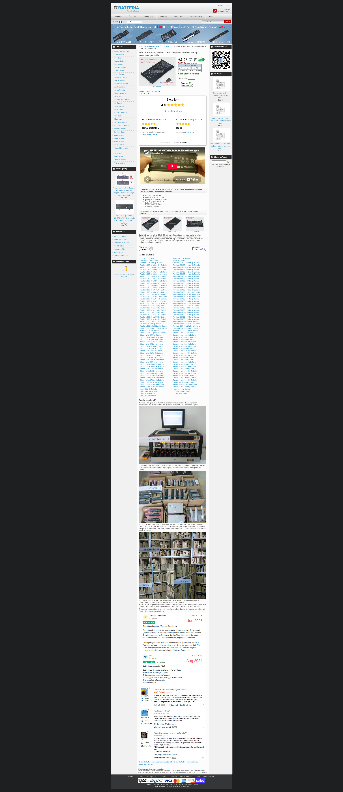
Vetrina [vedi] (121, 169)
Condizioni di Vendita (121, 243)
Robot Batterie (119, 135)
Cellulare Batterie (120, 132)
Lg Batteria (118, 103)
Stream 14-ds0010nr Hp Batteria (152, 384)
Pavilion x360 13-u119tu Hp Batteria (153, 310)
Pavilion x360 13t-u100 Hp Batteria (185, 321)
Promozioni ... (119, 153)
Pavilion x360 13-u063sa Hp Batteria (186, 292)
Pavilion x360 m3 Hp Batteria (150, 324)
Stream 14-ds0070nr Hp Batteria (184, 387)
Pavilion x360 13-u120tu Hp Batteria (186, 310)
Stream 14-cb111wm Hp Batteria (152, 375)
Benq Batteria (119, 106)
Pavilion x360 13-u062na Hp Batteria (186, 290)
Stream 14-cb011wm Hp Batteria (184, 369)
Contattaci (173, 777)
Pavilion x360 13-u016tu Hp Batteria (186, 276)
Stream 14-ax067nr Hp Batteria (151, 369)
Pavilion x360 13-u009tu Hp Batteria (186, 270)
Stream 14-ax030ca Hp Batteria (151, 362)
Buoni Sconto (118, 252)
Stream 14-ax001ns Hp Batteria (184, 342)
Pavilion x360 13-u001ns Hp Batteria (186, 265)
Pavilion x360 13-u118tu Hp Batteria (186, 308)
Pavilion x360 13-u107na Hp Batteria (153, 301)
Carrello (227, 10)
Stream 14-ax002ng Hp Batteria (184, 344)
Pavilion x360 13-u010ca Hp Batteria (153, 272)
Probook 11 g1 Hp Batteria (149, 330)
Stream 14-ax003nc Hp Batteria (184, 346)
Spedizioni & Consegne (122, 236)
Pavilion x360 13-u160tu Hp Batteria (186, 317)
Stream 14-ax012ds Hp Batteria (184, 355)
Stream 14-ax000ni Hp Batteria (151, 340)
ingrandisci (150, 232)
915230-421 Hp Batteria (149, 261)
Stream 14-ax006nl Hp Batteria (184, 349)
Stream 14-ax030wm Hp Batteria (152, 364)
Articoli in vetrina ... (120, 160)
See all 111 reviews (172, 111)
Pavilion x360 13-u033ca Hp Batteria (153, 285)
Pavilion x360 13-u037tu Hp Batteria (186, 285)
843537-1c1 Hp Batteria (181, 258)
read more (152, 134)
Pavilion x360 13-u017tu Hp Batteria (153, 279)
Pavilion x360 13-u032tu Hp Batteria (186, 283)
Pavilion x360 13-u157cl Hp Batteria (153, 317)
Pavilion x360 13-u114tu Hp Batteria (153, 308)
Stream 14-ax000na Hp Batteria (184, 335)
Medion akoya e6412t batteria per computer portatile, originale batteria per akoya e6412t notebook (124, 191)
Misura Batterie (119, 145)
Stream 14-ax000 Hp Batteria (150, 335)
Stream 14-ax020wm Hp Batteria (152, 360)
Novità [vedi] (218, 74)
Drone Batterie (119, 138)
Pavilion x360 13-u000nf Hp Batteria (186, 263)
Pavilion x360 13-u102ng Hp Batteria (186, 294)
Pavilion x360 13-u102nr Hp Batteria (153, 297)
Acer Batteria (119, 55)
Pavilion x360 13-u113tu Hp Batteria (186, 306)
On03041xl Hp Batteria (148, 391)
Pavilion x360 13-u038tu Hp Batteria (186, 288)
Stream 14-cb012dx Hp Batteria (151, 371)
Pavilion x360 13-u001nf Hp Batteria (153, 265)
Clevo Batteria (119, 90)
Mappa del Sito (119, 249)
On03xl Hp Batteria (180, 394)
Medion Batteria (120, 93)
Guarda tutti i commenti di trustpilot (155, 762)
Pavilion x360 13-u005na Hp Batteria (186, 267)
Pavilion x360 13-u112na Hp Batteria (186, 303)
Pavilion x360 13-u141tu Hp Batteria (153, 315)
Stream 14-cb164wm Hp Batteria (152, 378)
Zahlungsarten (147, 17)
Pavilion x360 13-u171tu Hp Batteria (153, 321)
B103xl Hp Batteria (180, 261)
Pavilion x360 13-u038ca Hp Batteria (153, 288)
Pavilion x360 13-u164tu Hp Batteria (153, 319)
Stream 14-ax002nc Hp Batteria (151, 344)
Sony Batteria (119, 74)
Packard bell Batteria (122, 100)
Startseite (118, 17)
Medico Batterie (119, 142)
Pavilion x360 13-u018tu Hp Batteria (186, 279)
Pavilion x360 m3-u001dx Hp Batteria (186, 324)
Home (220, 5)
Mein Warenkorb (196, 17)
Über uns (132, 17)
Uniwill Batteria (119, 109)
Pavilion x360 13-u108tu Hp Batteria (186, 301)
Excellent (172, 99)
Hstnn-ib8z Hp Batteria (148, 389)
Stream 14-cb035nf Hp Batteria (151, 373)
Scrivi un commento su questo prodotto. (124, 275)
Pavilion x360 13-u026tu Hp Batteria (186, 281)
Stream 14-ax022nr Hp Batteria (184, 360)
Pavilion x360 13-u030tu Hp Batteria (153, 283)
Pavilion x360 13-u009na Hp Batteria (153, 270)
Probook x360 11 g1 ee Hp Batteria (185, 330)
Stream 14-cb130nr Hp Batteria (184, 375)
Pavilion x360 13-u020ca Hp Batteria (153, 281)
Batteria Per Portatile (151, 46)
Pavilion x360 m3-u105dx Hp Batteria (186, 328)
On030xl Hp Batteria (147, 394)
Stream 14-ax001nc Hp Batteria (151, 342)
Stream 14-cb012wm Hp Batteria (185, 371)
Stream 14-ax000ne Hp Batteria (184, 337)
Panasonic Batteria (121, 84)
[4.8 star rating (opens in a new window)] (175, 105)
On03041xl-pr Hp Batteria (182, 391)
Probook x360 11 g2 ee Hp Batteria (153, 333)
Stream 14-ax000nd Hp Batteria (151, 337)
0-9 (196, 784)
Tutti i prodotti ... (119, 163)
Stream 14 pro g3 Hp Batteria (183, 333)
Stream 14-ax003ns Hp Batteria (151, 349)
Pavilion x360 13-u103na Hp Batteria (186, 297)
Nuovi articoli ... (119, 157)
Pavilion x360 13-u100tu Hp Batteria (153, 294)
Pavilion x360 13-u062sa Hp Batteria (153, 292)
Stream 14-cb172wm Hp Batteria (152, 380)
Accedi (227, 5)
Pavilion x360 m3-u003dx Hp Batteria (153, 326)
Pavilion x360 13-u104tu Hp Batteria (186, 299)
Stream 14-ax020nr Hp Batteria (184, 357)
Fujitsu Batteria (119, 80)
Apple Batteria (119, 87)
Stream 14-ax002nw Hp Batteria (151, 346)
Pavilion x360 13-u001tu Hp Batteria (153, 267)
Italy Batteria (170, 786)
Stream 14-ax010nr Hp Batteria (151, 353)
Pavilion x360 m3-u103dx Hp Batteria (153, 328)
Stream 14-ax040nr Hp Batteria (184, 364)
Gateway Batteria (120, 113)
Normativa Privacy (120, 239)
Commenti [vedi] (122, 261)
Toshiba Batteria (120, 68)
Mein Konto (178, 17)
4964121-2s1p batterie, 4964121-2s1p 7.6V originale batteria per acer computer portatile (124, 219)
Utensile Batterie (120, 129)
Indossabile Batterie (121, 148)
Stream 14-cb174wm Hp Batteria (185, 380)
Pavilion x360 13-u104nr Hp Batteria (153, 299)
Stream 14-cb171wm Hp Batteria (185, 378)
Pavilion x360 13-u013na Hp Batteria (153, 274)
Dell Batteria (118, 58)
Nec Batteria (118, 116)
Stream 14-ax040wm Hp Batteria (152, 366)
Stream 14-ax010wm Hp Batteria (185, 353)
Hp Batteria (118, 64)
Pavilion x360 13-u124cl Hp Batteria (153, 312)
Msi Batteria (118, 97)
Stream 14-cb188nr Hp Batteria (184, 382)
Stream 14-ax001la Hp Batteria (184, 340)
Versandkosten (208, 777)
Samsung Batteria (120, 77)
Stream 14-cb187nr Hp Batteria (151, 382)
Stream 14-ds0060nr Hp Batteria (152, 387)
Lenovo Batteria (120, 61)
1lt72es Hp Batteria (147, 258)
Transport (163, 17)
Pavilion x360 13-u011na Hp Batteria (186, 272)
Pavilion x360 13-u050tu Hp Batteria (153, 290)
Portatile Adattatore (120, 122)
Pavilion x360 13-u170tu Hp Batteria (186, 319)
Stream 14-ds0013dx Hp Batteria (185, 384)
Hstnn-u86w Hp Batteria (181, 389)
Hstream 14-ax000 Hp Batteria (151, 263)
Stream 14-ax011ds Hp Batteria (151, 355)
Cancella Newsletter (121, 256)
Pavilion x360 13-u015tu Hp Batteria (153, 276)
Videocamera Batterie (121, 126)
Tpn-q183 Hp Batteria (148, 396)
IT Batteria (186, 786)
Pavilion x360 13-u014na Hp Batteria (186, 274)
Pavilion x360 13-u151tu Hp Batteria (186, 315)
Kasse (211, 17)
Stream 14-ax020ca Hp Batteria (151, 357)
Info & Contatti (119, 246)
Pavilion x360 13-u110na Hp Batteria (153, 303)
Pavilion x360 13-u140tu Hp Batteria (186, 312)
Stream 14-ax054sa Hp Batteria (184, 366)
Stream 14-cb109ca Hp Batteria (184, 373)
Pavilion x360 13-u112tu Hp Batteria (153, 306)
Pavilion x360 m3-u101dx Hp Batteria (186, 326)
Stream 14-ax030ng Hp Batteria (184, 362)
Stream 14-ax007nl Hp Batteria (151, 351)
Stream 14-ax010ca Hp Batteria (184, 351)
